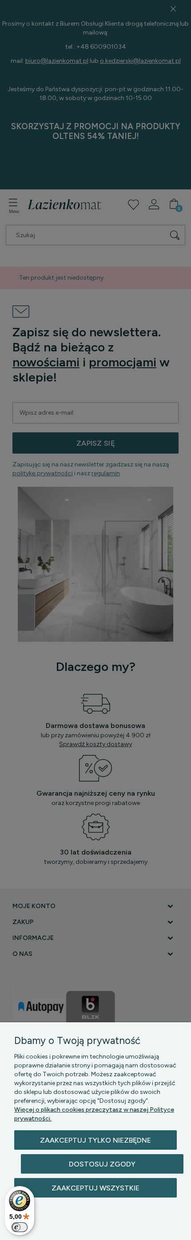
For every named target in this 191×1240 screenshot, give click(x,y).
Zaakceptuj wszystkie (95, 1188)
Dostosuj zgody (102, 1164)
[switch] (20, 1227)
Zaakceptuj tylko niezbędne (95, 1140)
